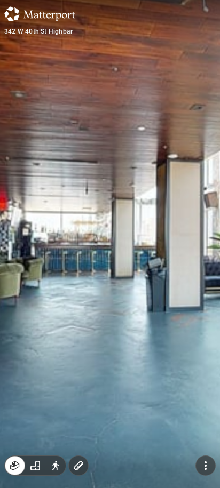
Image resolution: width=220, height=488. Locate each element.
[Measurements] (78, 465)
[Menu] (205, 465)
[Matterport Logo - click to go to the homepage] (39, 13)
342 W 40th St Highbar (38, 31)
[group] (35, 465)
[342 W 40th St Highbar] (110, 244)
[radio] (15, 465)
